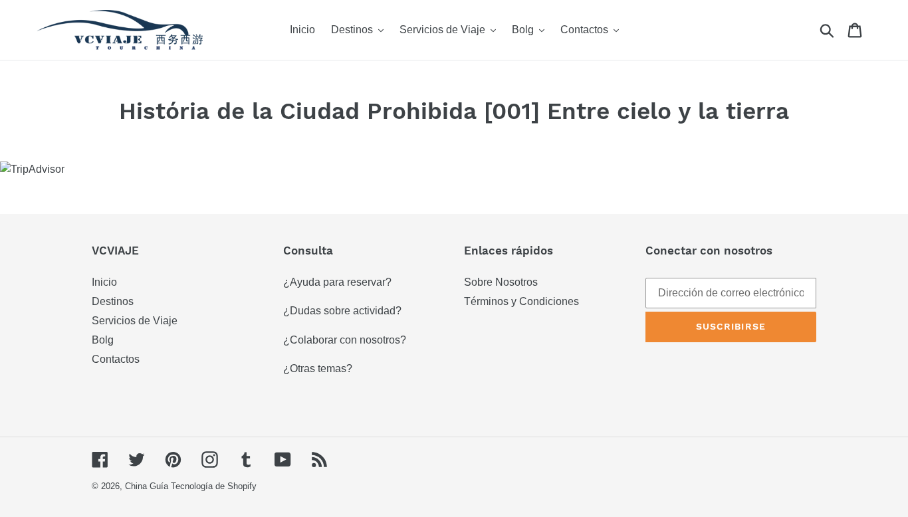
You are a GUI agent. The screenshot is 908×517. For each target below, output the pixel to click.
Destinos (113, 301)
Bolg (103, 340)
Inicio (104, 282)
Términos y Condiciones (521, 301)
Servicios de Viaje (134, 320)
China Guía (146, 486)
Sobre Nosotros (501, 282)
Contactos (116, 359)
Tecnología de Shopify (214, 486)
